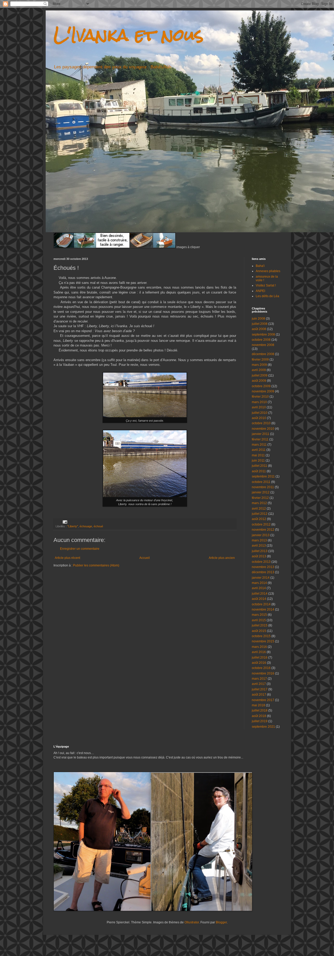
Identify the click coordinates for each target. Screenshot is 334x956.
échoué (98, 526)
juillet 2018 (259, 710)
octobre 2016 (261, 668)
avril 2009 (259, 370)
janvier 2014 (261, 577)
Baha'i (260, 266)
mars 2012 (259, 503)
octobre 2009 (261, 386)
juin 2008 (258, 318)
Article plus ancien (222, 558)
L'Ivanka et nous (128, 34)
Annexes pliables (268, 271)
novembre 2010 (263, 429)
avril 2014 (259, 588)
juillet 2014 (259, 593)
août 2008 (259, 329)
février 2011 (260, 439)
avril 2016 (259, 652)
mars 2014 (259, 583)
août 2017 (259, 694)
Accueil (144, 558)
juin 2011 (258, 460)
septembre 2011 (263, 476)
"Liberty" (72, 526)
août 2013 (259, 556)
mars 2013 (259, 540)
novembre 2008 (263, 345)
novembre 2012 (263, 529)
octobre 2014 (261, 604)
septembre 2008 (263, 334)
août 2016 (259, 663)
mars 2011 (259, 444)
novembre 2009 (263, 391)
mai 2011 (258, 455)
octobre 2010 (261, 423)
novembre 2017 (263, 700)
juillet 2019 (259, 721)
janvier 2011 (260, 434)
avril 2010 (259, 407)
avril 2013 (259, 545)
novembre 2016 (263, 673)
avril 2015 (259, 620)
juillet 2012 (259, 514)
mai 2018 (258, 705)
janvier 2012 (261, 492)
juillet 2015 (259, 625)
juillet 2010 (259, 413)
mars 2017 (259, 678)
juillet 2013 (259, 551)
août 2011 (259, 471)
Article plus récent (67, 558)
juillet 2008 (259, 324)
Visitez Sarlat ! (266, 285)
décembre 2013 (263, 572)
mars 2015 (259, 615)
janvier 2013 (261, 535)
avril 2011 (259, 450)
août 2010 (259, 418)
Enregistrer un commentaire (79, 549)
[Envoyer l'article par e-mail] (64, 521)
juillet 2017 (259, 689)
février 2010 (260, 396)
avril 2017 (259, 684)
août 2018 (259, 716)
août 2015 (259, 631)
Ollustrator (191, 922)
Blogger (221, 922)
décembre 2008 (263, 354)
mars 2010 (259, 402)
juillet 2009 (259, 375)
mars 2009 (259, 365)
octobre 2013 (261, 562)
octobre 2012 (261, 524)
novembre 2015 (263, 641)
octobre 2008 (261, 340)
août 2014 (259, 599)
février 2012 (260, 498)
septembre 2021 (263, 726)
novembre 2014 (263, 609)
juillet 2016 (259, 657)
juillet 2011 (259, 466)
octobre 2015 (261, 636)
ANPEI (260, 291)
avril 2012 (259, 508)
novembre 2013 (263, 567)
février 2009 (260, 359)
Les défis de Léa (267, 296)
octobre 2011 (261, 482)
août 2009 (259, 381)
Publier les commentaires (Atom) (96, 565)
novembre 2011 (263, 487)
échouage (86, 526)
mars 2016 (259, 647)
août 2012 (259, 519)
